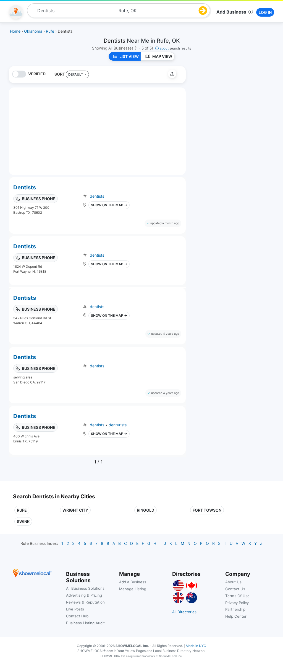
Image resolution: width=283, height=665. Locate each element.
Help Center (236, 616)
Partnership (235, 609)
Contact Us (235, 589)
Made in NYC (196, 646)
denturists (118, 424)
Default (76, 74)
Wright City (75, 510)
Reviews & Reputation (85, 602)
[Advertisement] (236, 105)
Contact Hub (77, 616)
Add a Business (132, 582)
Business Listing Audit (85, 623)
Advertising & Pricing (84, 595)
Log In (265, 12)
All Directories (184, 612)
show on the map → (109, 205)
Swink (23, 521)
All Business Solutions (85, 588)
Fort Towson (207, 510)
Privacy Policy (237, 602)
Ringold (145, 510)
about (175, 48)
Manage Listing (132, 589)
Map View (162, 56)
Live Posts (75, 609)
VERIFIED (37, 73)
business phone (38, 198)
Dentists (24, 187)
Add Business (231, 12)
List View (129, 56)
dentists (97, 196)
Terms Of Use (237, 596)
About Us (233, 582)
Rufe (22, 510)
